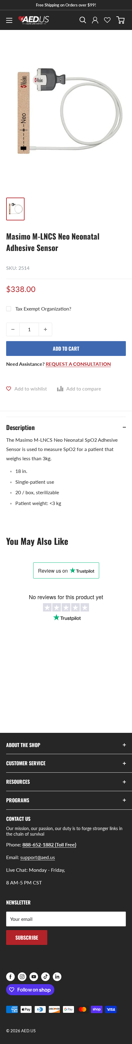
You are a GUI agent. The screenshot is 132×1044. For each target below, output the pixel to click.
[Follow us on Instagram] (22, 976)
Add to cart (66, 348)
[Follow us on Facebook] (10, 976)
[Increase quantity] (45, 329)
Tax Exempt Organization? (43, 308)
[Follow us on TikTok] (45, 976)
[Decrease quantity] (12, 329)
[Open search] (83, 20)
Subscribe (26, 937)
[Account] (95, 20)
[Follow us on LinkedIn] (57, 976)
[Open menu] (9, 20)
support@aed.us (37, 857)
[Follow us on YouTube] (33, 976)
